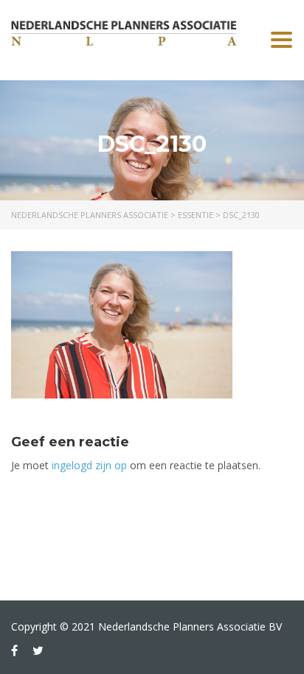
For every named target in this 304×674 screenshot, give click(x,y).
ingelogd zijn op (89, 465)
